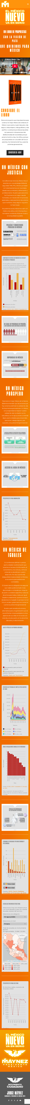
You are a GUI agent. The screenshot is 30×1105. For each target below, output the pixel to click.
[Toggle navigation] (28, 4)
